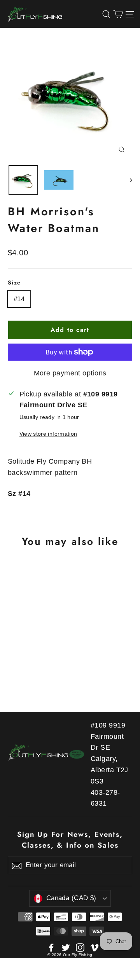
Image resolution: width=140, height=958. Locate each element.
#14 (19, 299)
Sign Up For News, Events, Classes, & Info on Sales (70, 839)
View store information (48, 434)
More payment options (70, 373)
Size (14, 282)
